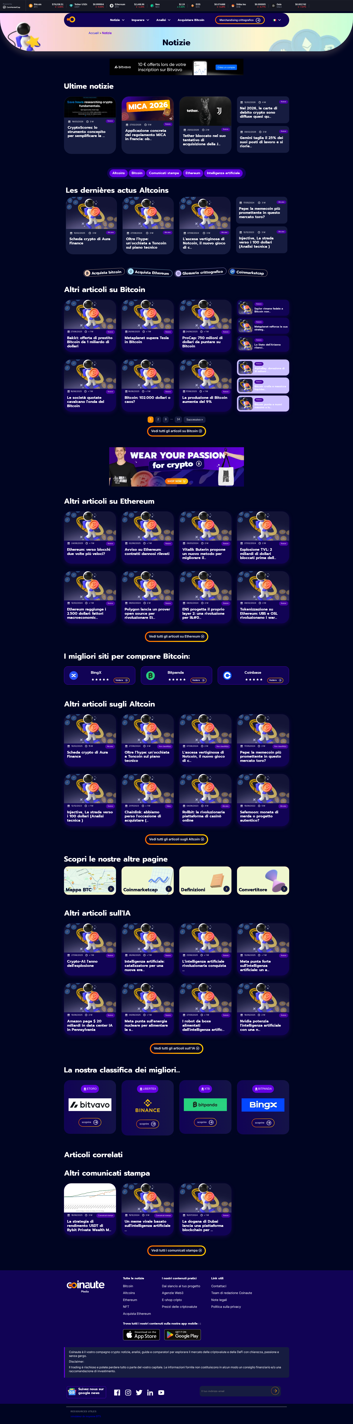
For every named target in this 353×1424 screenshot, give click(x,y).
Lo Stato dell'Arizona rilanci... (267, 346)
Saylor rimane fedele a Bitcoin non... (268, 310)
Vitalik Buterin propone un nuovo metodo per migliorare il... (203, 553)
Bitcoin (128, 1286)
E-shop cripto (172, 1300)
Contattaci (218, 1286)
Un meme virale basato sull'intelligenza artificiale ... (147, 1225)
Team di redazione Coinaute (231, 1293)
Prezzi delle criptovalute (179, 1307)
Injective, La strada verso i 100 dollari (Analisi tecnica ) (256, 242)
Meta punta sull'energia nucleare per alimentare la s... (146, 1025)
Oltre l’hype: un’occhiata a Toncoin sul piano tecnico (146, 243)
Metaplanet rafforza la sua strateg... (271, 328)
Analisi (161, 20)
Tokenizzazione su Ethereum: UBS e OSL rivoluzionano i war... (259, 613)
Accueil (94, 33)
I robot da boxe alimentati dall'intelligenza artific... (203, 1025)
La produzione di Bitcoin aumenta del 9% (204, 400)
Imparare (138, 20)
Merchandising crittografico (237, 20)
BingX (96, 672)
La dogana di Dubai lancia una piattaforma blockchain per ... (202, 1225)
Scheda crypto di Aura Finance (89, 241)
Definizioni (193, 889)
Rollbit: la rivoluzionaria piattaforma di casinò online (203, 816)
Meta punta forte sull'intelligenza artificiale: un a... (255, 965)
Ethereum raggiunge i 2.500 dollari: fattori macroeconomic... (86, 613)
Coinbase (253, 672)
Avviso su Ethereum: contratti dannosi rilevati (147, 551)
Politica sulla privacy (226, 1307)
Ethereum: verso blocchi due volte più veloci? (88, 551)
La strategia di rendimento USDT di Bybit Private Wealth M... (89, 1225)
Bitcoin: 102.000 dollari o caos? (147, 400)
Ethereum (130, 1300)
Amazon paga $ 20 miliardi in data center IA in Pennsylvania (90, 1025)
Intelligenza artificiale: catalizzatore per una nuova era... (144, 965)
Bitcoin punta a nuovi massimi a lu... (268, 406)
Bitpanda (176, 672)
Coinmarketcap (140, 889)
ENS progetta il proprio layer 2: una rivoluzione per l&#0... (203, 613)
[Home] (71, 20)
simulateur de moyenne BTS (86, 1416)
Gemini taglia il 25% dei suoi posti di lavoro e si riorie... (261, 142)
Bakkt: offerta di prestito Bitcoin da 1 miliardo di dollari (90, 342)
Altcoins (129, 1293)
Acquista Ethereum (137, 1314)
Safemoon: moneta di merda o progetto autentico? (259, 816)
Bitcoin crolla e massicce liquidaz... (270, 388)
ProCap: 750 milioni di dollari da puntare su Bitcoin (202, 342)
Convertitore (253, 889)
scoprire (86, 1122)
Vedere (119, 680)
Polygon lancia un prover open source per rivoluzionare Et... (147, 613)
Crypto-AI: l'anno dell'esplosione (82, 963)
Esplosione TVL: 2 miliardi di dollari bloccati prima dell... (258, 553)
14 (178, 419)
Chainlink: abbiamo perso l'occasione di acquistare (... (143, 816)
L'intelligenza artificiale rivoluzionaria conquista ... (204, 965)
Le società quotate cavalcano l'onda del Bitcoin (85, 402)
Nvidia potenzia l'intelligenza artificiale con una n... (260, 1025)
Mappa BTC (79, 889)
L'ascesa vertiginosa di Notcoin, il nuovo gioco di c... (204, 243)
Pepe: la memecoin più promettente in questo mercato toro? (259, 213)
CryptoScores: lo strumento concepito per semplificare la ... (87, 131)
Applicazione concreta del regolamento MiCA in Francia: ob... (145, 135)
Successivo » (194, 419)
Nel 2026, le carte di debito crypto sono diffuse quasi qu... (258, 112)
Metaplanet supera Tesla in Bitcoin (147, 340)
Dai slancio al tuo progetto (181, 1286)
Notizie (115, 20)
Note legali (219, 1300)
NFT (126, 1307)
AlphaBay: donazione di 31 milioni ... (269, 370)
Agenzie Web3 (172, 1293)
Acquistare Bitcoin (191, 20)
